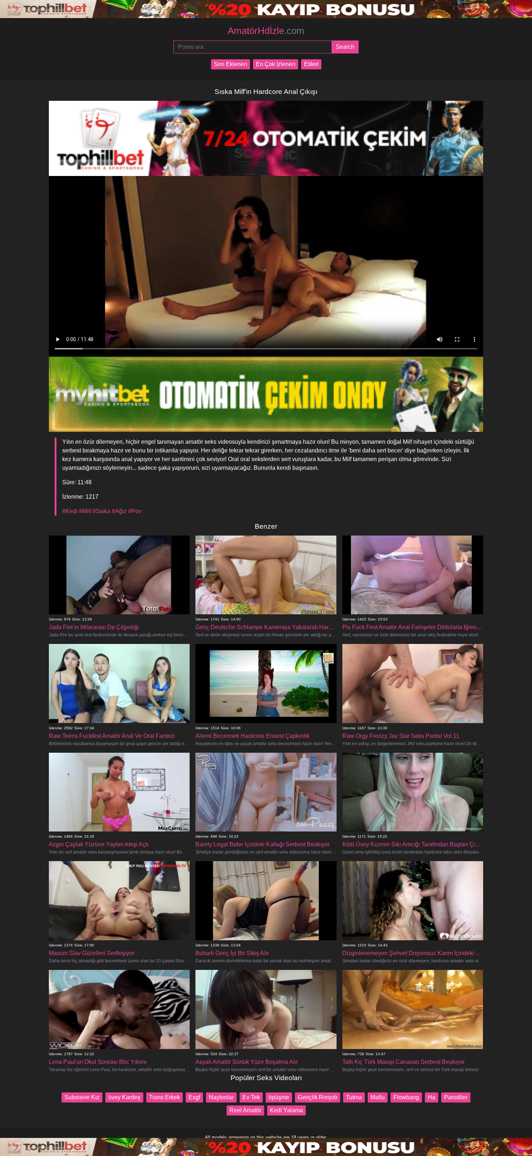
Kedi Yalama (286, 1110)
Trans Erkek (164, 1097)
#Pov (135, 511)
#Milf (85, 511)
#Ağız (119, 511)
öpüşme (279, 1097)
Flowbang (406, 1097)
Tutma (354, 1097)
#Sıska (101, 511)
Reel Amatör (245, 1110)
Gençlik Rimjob (317, 1097)
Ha (431, 1097)
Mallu (378, 1097)
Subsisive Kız (82, 1097)
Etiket (311, 64)
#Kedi (69, 511)
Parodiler (456, 1097)
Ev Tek (251, 1097)
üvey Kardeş (124, 1097)
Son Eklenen (230, 64)
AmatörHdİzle (266, 31)
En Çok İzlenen (275, 64)
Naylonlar (221, 1097)
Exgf (194, 1097)
